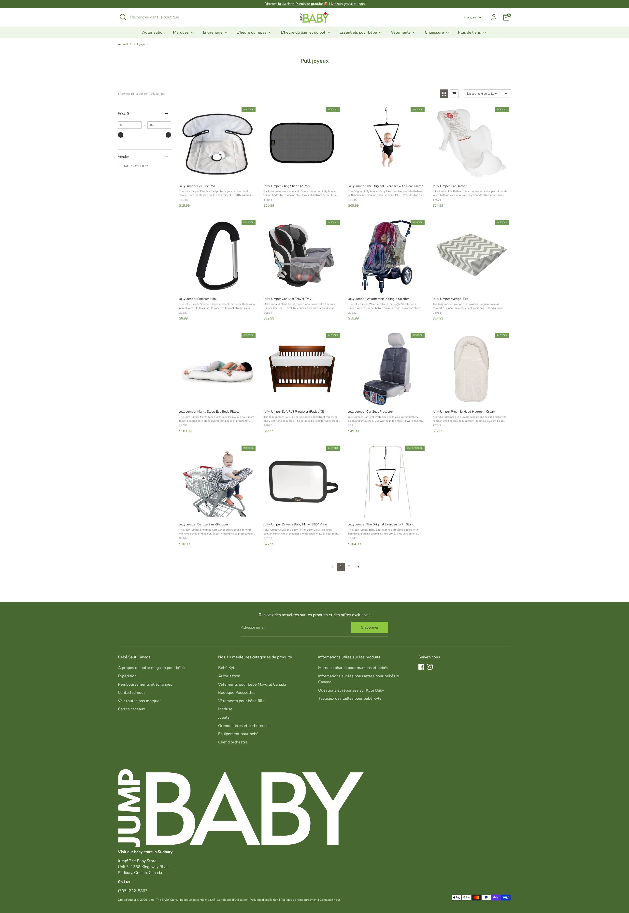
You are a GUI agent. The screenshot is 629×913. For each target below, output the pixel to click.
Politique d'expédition (264, 900)
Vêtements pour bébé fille (241, 701)
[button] (444, 93)
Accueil (123, 44)
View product (217, 174)
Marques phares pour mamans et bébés (353, 667)
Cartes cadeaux (131, 709)
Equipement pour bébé (238, 734)
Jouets (223, 717)
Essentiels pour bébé (359, 32)
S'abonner (369, 627)
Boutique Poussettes (237, 692)
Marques (181, 32)
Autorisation (153, 32)
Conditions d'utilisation (232, 900)
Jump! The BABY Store (162, 900)
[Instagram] (430, 667)
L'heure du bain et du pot (303, 32)
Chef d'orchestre (233, 742)
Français (470, 17)
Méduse (225, 709)
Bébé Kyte (227, 667)
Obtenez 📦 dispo (314, 3)
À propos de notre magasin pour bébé (151, 667)
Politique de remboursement (299, 900)
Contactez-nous (131, 692)
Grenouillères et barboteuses (244, 725)
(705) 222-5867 (133, 891)
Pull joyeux (141, 44)
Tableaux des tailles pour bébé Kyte (350, 698)
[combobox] (167, 17)
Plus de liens (470, 32)
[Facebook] (421, 667)
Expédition (127, 676)
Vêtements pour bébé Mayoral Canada (252, 684)
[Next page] (358, 567)
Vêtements (401, 32)
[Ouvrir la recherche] (123, 17)
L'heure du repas (252, 32)
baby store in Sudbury (153, 851)
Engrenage (213, 32)
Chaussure (435, 32)
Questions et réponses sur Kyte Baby (351, 690)
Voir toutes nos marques (139, 701)
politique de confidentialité (197, 900)
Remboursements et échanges (145, 684)
